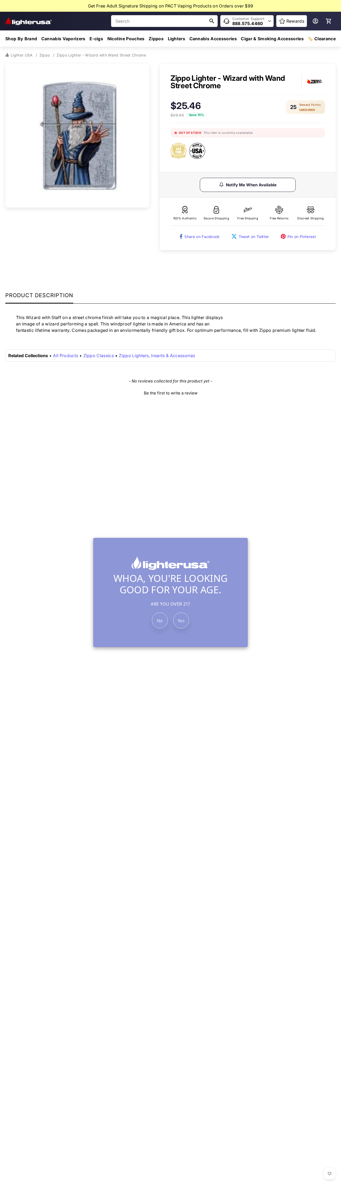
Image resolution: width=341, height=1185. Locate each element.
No (160, 621)
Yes (181, 621)
